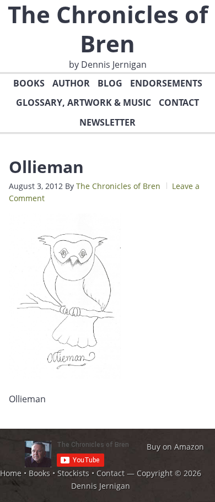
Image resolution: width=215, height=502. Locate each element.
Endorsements (166, 83)
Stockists (73, 473)
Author (71, 83)
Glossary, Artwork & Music (83, 102)
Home (11, 473)
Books (29, 83)
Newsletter (107, 122)
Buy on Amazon (175, 446)
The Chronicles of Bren (118, 186)
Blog (110, 83)
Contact (179, 102)
